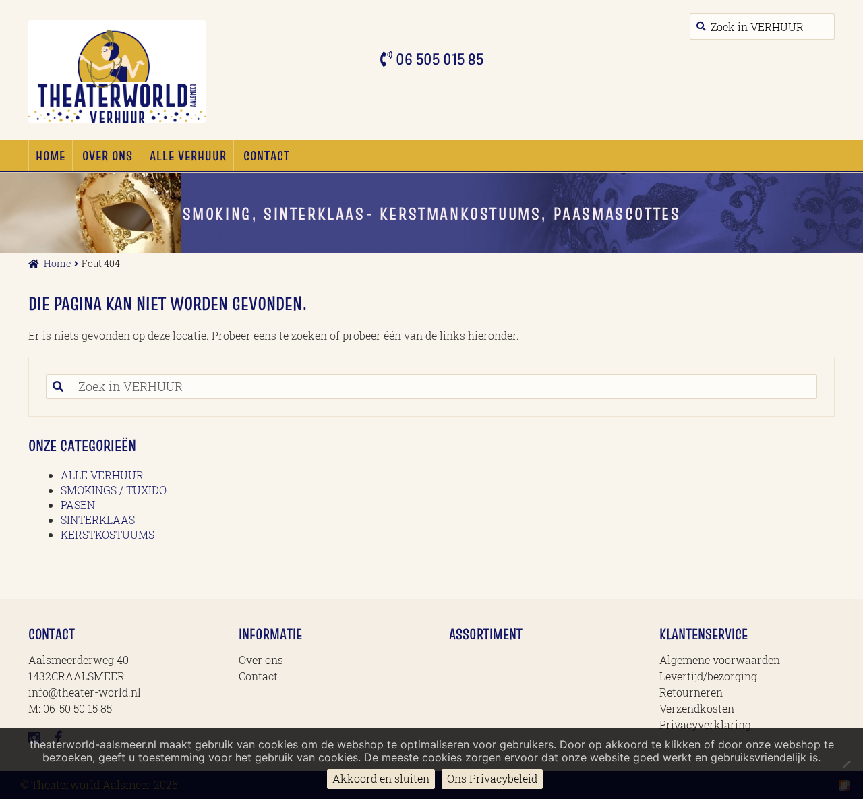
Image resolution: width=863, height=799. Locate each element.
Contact (266, 155)
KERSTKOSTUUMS (107, 534)
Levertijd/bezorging (708, 676)
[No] (846, 764)
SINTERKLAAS (98, 519)
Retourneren (691, 692)
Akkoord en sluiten (380, 778)
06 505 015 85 (437, 59)
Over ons (107, 155)
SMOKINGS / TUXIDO (114, 490)
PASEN (78, 505)
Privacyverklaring (705, 724)
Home (50, 155)
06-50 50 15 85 (77, 708)
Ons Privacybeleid (492, 778)
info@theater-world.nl (84, 692)
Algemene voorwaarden (719, 660)
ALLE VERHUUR (188, 155)
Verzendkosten (696, 708)
